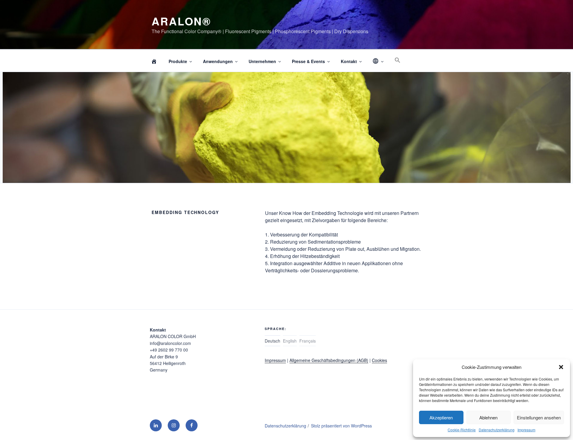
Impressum (526, 429)
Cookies (379, 360)
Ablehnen (488, 417)
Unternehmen (262, 61)
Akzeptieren (441, 417)
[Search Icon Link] (397, 60)
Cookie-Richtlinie (462, 429)
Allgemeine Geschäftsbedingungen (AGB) (328, 360)
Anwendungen (218, 61)
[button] (561, 367)
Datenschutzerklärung (497, 429)
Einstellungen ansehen (539, 417)
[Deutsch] (377, 61)
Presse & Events (308, 61)
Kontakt (349, 61)
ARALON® (181, 21)
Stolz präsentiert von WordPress (341, 426)
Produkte (178, 61)
